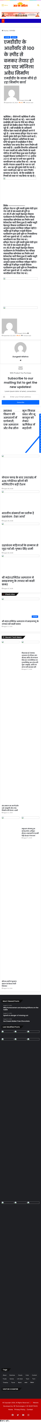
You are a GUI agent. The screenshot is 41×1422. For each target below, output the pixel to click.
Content (34, 1375)
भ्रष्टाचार (14, 37)
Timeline (5, 1382)
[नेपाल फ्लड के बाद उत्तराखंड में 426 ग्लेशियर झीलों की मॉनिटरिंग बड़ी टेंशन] (20, 465)
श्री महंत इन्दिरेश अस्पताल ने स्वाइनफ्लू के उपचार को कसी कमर (18, 581)
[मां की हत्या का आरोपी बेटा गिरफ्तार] (33, 1041)
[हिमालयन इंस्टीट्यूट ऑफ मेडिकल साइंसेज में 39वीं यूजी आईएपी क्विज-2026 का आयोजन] (21, 1205)
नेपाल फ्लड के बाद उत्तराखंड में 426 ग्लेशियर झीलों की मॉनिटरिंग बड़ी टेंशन (19, 481)
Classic (20, 1375)
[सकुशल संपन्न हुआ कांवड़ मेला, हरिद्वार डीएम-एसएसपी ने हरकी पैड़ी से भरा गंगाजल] (30, 821)
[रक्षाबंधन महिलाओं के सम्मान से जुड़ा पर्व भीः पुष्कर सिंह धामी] (20, 533)
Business (12, 1375)
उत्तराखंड (12, 31)
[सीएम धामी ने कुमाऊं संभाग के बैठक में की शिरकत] (10, 898)
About (4, 1375)
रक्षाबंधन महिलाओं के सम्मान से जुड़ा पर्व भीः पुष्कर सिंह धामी (20, 547)
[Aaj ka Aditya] (20, 5)
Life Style (20, 1379)
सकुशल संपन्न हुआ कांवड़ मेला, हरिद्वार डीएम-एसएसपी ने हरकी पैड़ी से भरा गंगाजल (30, 832)
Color (27, 1375)
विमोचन (32, 1382)
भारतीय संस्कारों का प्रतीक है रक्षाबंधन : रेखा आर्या (18, 514)
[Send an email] (30, 100)
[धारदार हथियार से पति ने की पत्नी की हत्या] (8, 1283)
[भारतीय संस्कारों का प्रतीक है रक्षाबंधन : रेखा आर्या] (20, 501)
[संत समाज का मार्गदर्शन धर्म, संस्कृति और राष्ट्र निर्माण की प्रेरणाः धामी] (10, 722)
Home (5, 31)
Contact (30, 1409)
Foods (5, 1379)
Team (27, 1379)
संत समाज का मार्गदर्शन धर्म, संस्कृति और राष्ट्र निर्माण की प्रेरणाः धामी (10, 808)
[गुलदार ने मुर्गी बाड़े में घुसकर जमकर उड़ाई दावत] (21, 1119)
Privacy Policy (19, 1409)
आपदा (25, 1382)
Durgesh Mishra (24, 100)
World (19, 1382)
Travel (13, 1382)
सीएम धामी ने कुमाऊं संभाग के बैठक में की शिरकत (9, 983)
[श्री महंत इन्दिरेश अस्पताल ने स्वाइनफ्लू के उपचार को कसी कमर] (20, 565)
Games (12, 1379)
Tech (33, 1379)
